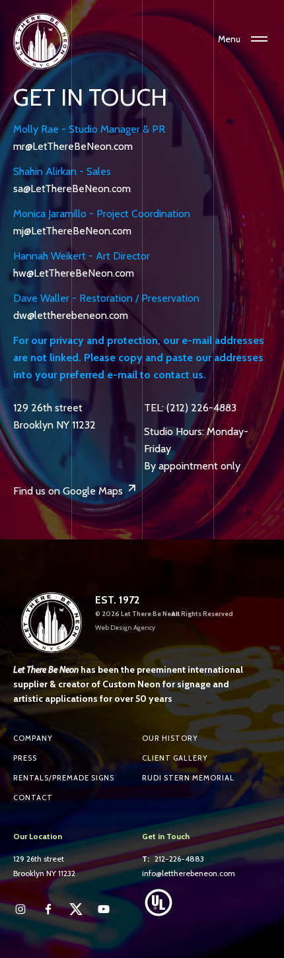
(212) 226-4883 (201, 407)
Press (25, 758)
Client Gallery (175, 758)
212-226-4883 (179, 859)
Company (33, 738)
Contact (33, 797)
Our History (170, 738)
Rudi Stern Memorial (188, 777)
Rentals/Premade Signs (63, 777)
